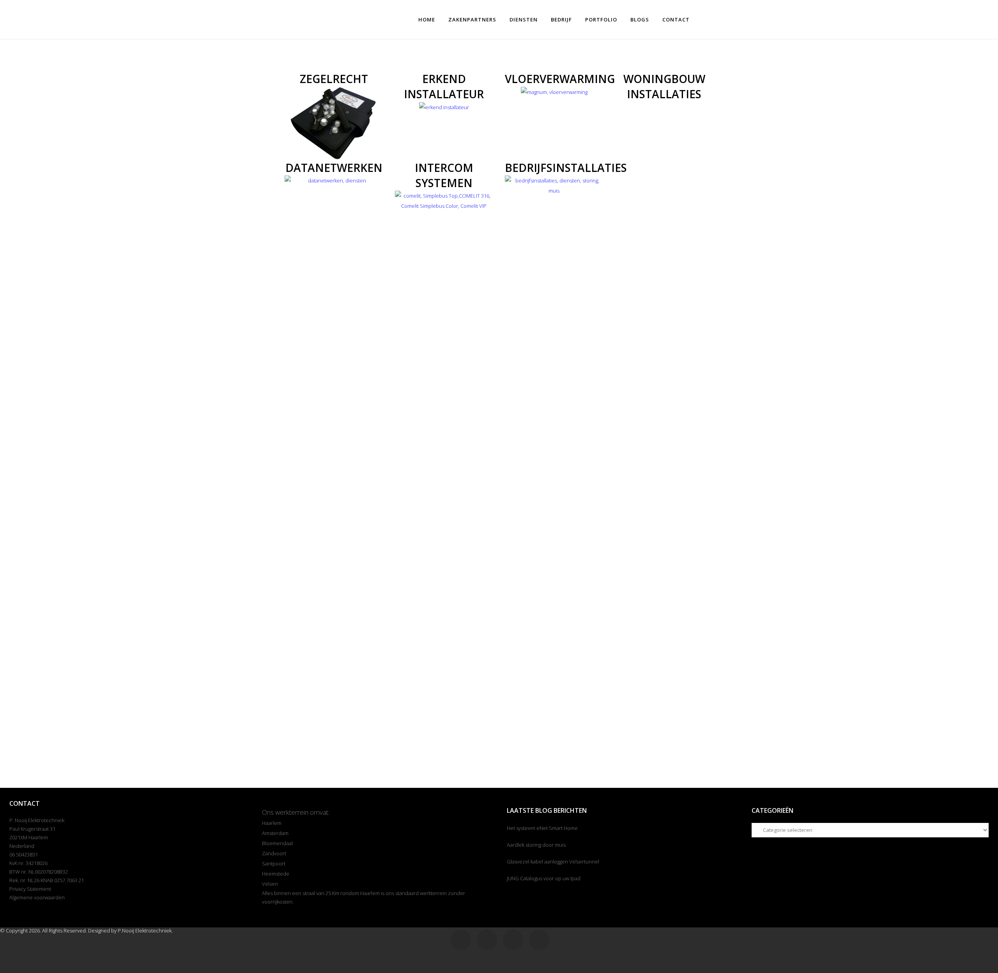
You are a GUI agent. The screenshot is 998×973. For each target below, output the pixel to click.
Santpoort (273, 863)
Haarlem (271, 822)
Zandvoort (274, 853)
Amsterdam (275, 833)
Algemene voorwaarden (37, 897)
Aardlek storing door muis (536, 844)
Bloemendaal (277, 843)
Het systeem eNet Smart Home (542, 827)
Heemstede (275, 873)
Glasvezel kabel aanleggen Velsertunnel (553, 861)
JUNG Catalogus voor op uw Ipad (543, 878)
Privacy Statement (30, 888)
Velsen (270, 883)
